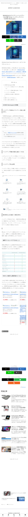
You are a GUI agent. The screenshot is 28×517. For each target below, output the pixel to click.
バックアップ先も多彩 (10, 92)
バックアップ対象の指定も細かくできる (14, 90)
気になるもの (5, 331)
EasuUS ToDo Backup (7, 75)
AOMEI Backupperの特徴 (9, 84)
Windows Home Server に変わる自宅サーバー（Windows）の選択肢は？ (14, 71)
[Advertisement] (14, 349)
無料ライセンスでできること (10, 97)
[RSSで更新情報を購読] (14, 383)
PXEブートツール (12, 132)
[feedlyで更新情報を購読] (20, 379)
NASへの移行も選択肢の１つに (10, 99)
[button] (18, 40)
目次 (12, 82)
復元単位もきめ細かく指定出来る (12, 94)
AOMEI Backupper (11, 77)
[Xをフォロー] (8, 379)
